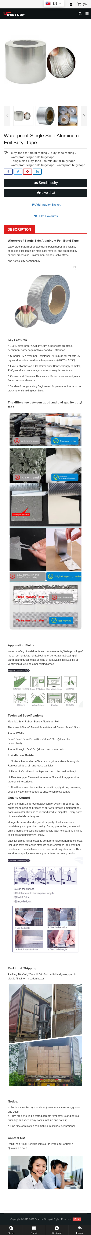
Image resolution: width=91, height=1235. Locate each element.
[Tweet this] (18, 172)
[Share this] (8, 172)
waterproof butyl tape (71, 165)
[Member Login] (71, 4)
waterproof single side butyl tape (32, 165)
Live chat (48, 192)
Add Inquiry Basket (47, 204)
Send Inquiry (48, 183)
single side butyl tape (27, 160)
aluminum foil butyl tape (59, 160)
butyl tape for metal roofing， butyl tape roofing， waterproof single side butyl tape (44, 153)
